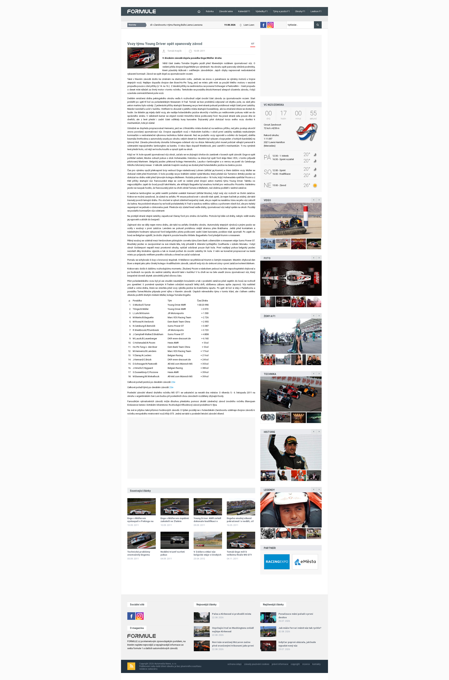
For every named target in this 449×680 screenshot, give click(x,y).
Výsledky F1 (262, 11)
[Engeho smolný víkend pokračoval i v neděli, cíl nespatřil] (241, 506)
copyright (295, 664)
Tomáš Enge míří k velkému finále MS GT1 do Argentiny (239, 554)
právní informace (280, 664)
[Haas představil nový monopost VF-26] (262, 278)
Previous (256, 220)
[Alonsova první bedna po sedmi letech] (291, 452)
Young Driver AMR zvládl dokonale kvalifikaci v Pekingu (207, 521)
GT (252, 43)
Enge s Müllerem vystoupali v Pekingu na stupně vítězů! (140, 521)
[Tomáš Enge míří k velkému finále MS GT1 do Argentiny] (241, 540)
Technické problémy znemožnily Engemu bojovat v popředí (138, 554)
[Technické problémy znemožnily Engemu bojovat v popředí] (141, 540)
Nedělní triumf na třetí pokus (172, 553)
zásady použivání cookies (256, 664)
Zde (173, 382)
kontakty (316, 664)
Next (325, 220)
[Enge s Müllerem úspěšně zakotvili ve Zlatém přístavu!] (174, 506)
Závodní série (226, 11)
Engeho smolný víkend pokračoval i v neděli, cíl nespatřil (240, 521)
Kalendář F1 (244, 11)
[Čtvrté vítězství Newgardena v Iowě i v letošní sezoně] (291, 394)
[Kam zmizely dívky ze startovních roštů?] (262, 336)
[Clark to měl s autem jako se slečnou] (291, 509)
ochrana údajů (234, 664)
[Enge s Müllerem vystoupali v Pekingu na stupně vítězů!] (141, 506)
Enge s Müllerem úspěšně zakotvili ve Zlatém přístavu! (174, 521)
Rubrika (210, 11)
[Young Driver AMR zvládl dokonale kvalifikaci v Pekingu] (208, 506)
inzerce (306, 664)
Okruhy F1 (300, 11)
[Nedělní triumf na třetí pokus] (174, 540)
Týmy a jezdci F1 (281, 11)
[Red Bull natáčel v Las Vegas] (298, 220)
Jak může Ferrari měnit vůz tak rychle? (300, 628)
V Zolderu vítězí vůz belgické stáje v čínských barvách (207, 554)
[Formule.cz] (141, 11)
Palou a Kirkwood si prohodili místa (231, 614)
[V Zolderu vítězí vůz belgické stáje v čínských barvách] (208, 540)
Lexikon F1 (316, 11)
